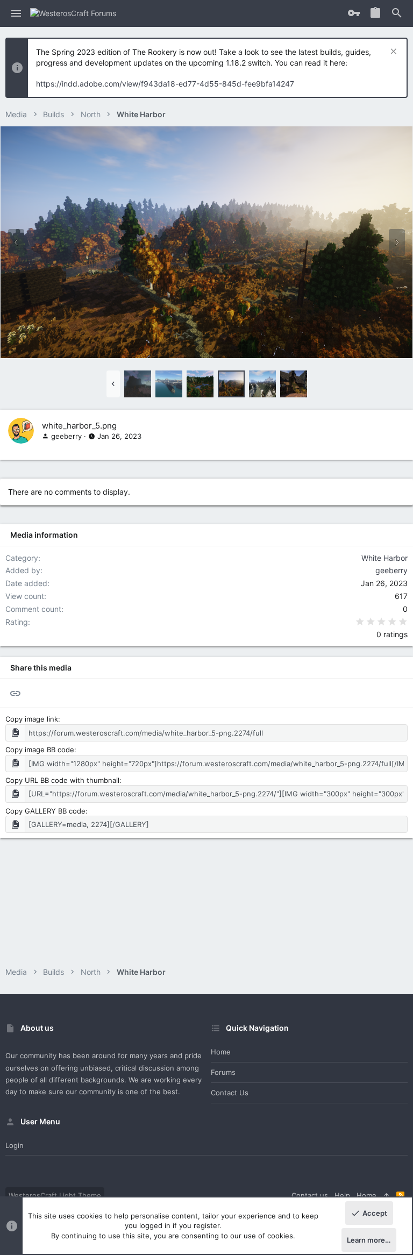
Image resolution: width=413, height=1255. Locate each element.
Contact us (229, 1092)
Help (342, 1195)
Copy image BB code (39, 749)
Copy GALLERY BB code (45, 811)
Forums (223, 1072)
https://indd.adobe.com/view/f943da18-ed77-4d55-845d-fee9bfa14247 (165, 83)
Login (14, 1145)
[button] (16, 13)
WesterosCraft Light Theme (55, 1195)
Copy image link (31, 719)
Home (221, 1051)
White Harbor (384, 557)
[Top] (386, 1195)
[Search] (397, 13)
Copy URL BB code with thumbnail (62, 780)
